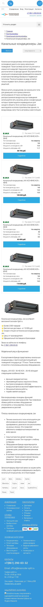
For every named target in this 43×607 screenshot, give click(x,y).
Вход (21, 9)
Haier (22, 483)
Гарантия (28, 510)
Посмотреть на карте (13, 584)
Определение (14, 9)
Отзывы (27, 513)
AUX (3, 479)
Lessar (14, 488)
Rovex (4, 492)
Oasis (22, 488)
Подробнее (21, 156)
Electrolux (5, 483)
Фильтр (9, 51)
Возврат (27, 515)
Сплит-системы (12, 543)
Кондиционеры (12, 541)
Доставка (28, 505)
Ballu (10, 479)
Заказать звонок (36, 16)
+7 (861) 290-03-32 (34, 13)
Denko (27, 479)
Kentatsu (5, 488)
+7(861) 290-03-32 (16, 563)
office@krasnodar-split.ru (22, 568)
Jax (29, 483)
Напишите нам (12, 521)
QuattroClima (32, 488)
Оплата (27, 508)
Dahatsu (19, 479)
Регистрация (29, 9)
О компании (11, 505)
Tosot (12, 492)
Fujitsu (14, 483)
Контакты (38, 9)
